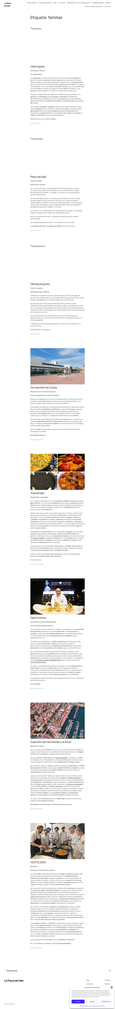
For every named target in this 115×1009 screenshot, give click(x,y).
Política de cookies (84, 1006)
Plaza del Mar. (38, 176)
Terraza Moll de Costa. (44, 387)
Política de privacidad (94, 1006)
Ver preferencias (105, 1001)
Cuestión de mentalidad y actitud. (51, 741)
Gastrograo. (37, 66)
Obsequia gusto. (40, 283)
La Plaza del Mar (7, 4)
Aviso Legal (102, 1006)
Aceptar (78, 1001)
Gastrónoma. (38, 617)
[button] (111, 987)
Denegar (92, 1001)
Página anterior (10, 970)
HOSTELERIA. (38, 862)
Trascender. (37, 493)
